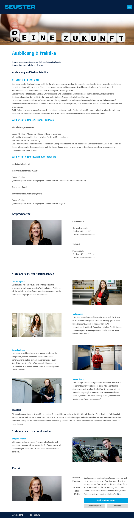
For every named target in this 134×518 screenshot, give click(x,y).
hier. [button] (119, 494)
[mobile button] (129, 7)
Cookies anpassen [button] (94, 506)
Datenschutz (17, 515)
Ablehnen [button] (117, 506)
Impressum (35, 515)
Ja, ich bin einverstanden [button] (106, 501)
